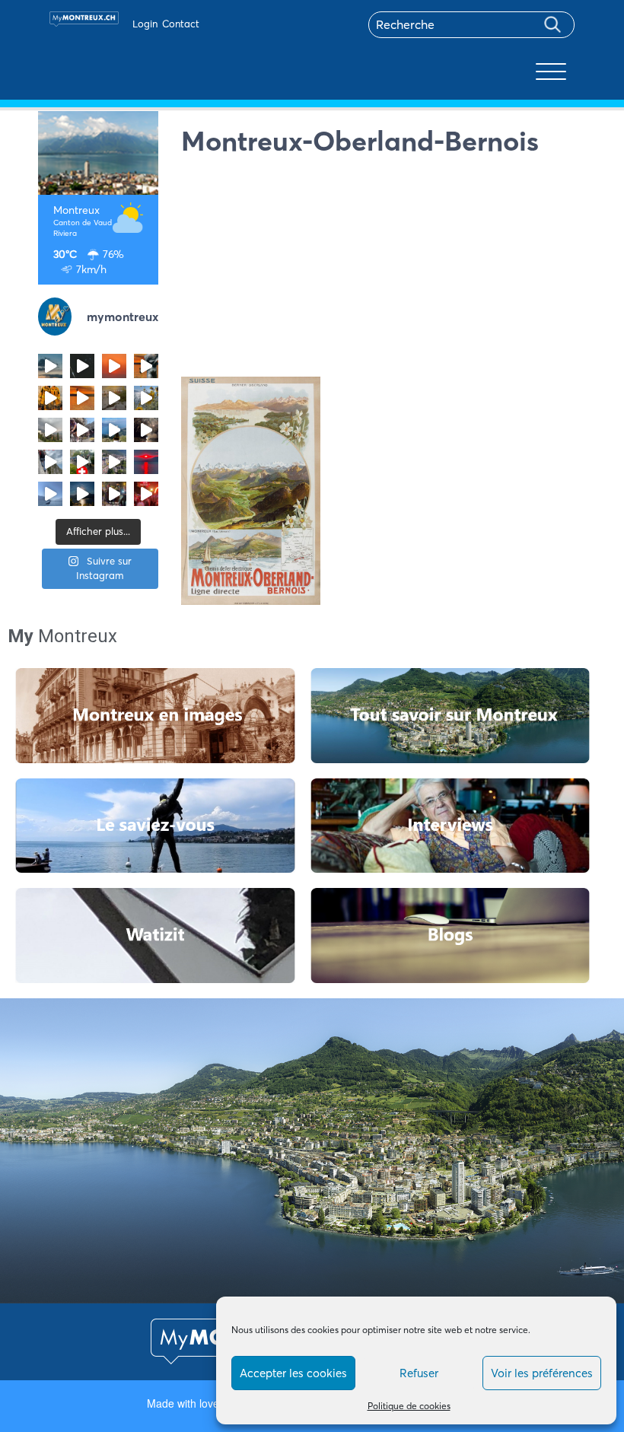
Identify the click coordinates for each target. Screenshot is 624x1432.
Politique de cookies (409, 1405)
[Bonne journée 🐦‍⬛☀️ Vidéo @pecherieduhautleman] (50, 494)
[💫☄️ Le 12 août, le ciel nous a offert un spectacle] (82, 366)
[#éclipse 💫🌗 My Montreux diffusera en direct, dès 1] (82, 398)
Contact (180, 24)
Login (145, 24)
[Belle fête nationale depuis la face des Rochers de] (50, 462)
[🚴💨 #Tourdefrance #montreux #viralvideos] (82, 430)
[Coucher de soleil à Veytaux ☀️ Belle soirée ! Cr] (146, 462)
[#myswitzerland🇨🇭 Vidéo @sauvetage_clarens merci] (146, 430)
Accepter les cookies (293, 1373)
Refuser (419, 1373)
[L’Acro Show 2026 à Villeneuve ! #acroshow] (50, 366)
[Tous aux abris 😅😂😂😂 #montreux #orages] (50, 430)
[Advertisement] (384, 270)
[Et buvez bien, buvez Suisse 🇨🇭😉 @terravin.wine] (114, 430)
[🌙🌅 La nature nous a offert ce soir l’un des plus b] (114, 366)
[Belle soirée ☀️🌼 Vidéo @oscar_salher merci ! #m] (146, 398)
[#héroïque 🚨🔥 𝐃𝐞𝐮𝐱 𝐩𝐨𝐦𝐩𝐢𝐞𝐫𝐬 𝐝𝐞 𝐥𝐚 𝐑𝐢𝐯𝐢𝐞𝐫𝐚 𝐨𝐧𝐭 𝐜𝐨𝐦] (50, 398)
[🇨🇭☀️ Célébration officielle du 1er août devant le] (82, 462)
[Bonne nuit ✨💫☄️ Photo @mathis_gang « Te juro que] (82, 494)
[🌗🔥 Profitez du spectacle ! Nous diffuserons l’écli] (146, 366)
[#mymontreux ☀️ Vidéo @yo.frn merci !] (114, 462)
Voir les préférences (542, 1373)
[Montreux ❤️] (114, 494)
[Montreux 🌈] (146, 494)
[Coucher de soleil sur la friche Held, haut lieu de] (114, 398)
